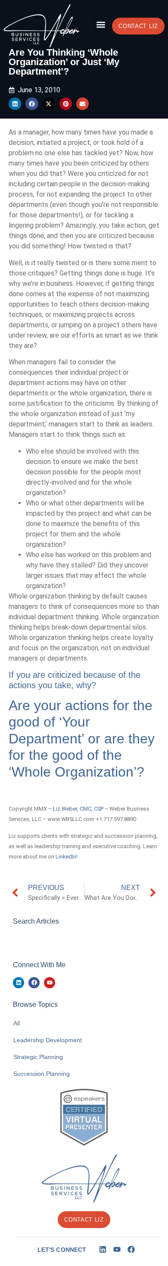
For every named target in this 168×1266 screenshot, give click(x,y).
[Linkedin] (18, 982)
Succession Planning (41, 1073)
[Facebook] (34, 982)
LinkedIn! (67, 856)
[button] (100, 25)
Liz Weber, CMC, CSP (78, 808)
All (16, 1023)
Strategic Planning (38, 1056)
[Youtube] (49, 982)
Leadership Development (47, 1040)
